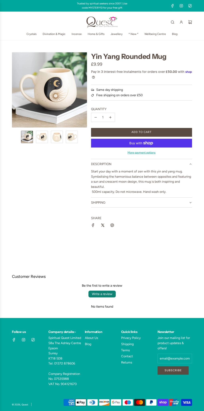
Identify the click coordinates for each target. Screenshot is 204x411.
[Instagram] (181, 6)
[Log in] (181, 22)
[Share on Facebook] (93, 226)
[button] (15, 90)
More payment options (142, 152)
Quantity (99, 109)
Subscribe (173, 370)
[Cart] (190, 22)
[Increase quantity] (110, 117)
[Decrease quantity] (95, 117)
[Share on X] (102, 226)
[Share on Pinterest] (112, 226)
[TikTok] (190, 6)
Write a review (102, 294)
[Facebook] (172, 6)
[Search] (172, 22)
